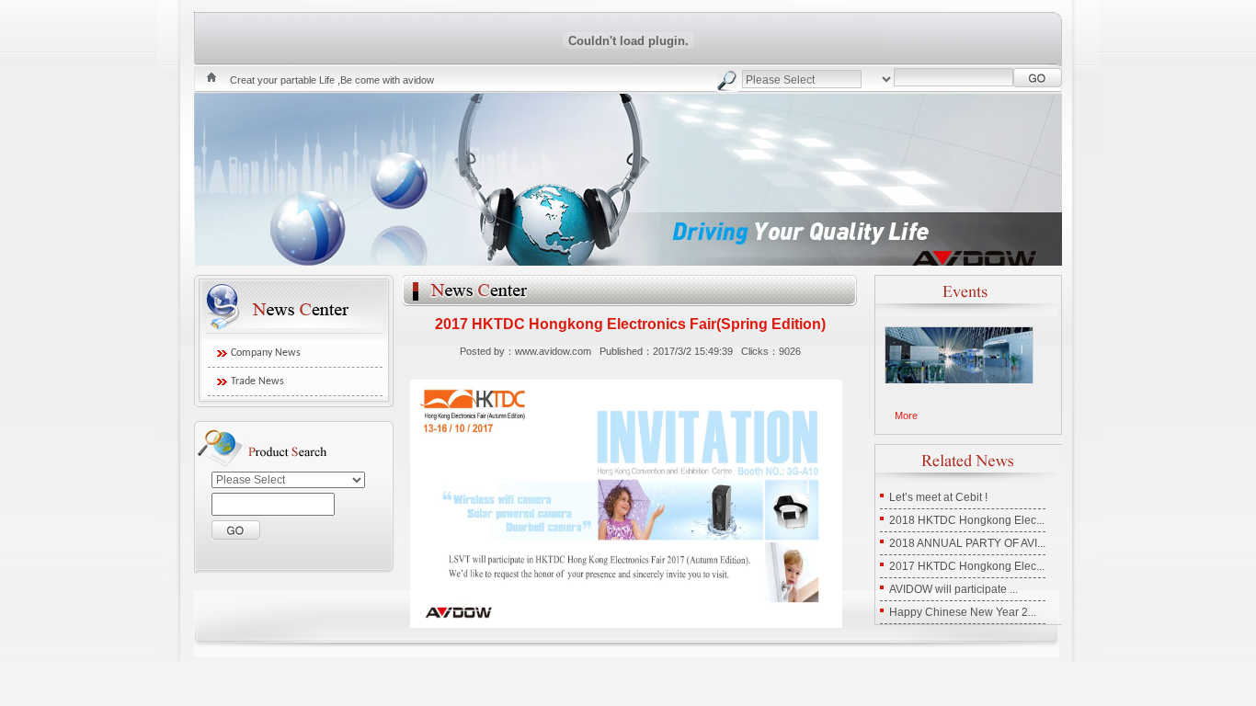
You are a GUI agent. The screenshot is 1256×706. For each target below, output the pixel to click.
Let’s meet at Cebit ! (938, 497)
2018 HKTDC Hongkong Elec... (967, 520)
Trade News (257, 381)
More (906, 415)
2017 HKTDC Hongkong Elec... (967, 566)
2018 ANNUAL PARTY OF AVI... (967, 543)
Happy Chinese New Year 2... (962, 612)
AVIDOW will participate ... (953, 589)
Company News (266, 353)
